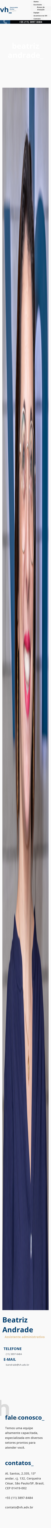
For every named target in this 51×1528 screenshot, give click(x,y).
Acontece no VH (40, 16)
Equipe (36, 13)
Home (36, 1)
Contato (37, 19)
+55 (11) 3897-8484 (30, 21)
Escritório (38, 5)
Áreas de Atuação (41, 8)
